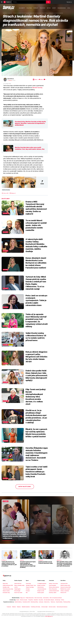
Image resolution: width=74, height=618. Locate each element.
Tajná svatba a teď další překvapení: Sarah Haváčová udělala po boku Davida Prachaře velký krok (36, 472)
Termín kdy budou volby (8, 589)
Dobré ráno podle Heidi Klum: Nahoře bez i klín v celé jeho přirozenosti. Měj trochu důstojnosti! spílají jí (37, 375)
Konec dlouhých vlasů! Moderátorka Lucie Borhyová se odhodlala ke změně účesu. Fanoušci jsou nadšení (36, 263)
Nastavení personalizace (62, 606)
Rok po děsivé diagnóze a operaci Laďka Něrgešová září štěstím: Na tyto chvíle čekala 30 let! (37, 357)
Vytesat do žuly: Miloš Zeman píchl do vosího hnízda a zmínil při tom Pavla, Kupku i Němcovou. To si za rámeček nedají (36, 283)
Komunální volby (6, 592)
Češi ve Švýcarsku (53, 589)
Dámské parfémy (34, 601)
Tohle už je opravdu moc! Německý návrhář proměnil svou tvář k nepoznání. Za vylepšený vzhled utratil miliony (37, 320)
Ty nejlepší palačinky (41, 583)
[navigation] (2, 2)
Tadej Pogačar (17, 589)
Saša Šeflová (10, 78)
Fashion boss (62, 8)
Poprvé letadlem (52, 585)
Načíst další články (24, 486)
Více (68, 8)
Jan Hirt (16, 587)
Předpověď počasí (30, 597)
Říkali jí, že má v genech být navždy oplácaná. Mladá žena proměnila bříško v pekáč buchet (36, 433)
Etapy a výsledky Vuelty (19, 585)
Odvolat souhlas (52, 606)
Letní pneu (41, 601)
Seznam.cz (69, 2)
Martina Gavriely (6, 189)
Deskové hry (47, 601)
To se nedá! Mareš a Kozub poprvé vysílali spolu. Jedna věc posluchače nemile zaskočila (36, 225)
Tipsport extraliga (30, 587)
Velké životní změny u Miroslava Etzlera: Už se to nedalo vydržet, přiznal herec (36, 336)
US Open (28, 589)
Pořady (36, 8)
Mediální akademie (26, 606)
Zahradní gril (57, 599)
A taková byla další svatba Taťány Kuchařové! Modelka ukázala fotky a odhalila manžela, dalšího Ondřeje (36, 245)
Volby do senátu (6, 590)
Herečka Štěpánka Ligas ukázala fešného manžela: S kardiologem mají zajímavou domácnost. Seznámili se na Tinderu (37, 454)
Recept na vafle (40, 590)
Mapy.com (22, 597)
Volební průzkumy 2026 (8, 585)
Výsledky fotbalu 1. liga (31, 585)
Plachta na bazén (23, 599)
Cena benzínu (46, 597)
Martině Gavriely (37, 87)
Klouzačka (41, 599)
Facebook (9, 606)
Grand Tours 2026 (18, 592)
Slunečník (36, 599)
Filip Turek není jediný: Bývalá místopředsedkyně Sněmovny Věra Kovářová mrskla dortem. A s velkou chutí (36, 396)
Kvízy (54, 8)
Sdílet (41, 79)
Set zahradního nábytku (49, 599)
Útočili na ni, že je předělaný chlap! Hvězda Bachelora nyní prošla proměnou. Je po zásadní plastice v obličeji (36, 416)
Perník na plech (40, 592)
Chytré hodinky (59, 601)
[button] (37, 52)
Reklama (14, 606)
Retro (49, 8)
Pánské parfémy (66, 601)
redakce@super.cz (49, 616)
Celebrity (22, 8)
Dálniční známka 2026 (65, 585)
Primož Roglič (17, 590)
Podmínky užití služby (35, 606)
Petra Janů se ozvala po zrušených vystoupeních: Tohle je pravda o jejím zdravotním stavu (36, 300)
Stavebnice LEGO (26, 601)
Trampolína (30, 599)
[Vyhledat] (48, 2)
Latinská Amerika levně (54, 590)
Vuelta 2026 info (17, 583)
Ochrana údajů (44, 606)
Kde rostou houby (38, 597)
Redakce (19, 606)
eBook (36, 79)
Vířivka (62, 599)
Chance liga (28, 583)
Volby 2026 (5, 583)
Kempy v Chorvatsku (53, 583)
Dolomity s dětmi (52, 592)
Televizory (53, 601)
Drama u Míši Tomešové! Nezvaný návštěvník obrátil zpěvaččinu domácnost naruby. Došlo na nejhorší (36, 208)
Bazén (17, 599)
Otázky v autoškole (65, 590)
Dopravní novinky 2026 (66, 587)
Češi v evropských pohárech (56, 597)
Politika (29, 8)
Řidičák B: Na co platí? (65, 589)
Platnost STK (63, 592)
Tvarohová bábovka (41, 589)
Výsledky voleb (6, 587)
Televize (42, 8)
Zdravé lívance (40, 587)
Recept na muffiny (41, 585)
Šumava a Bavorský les (54, 587)
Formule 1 (28, 590)
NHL (27, 592)
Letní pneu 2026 (64, 583)
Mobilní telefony (18, 601)
